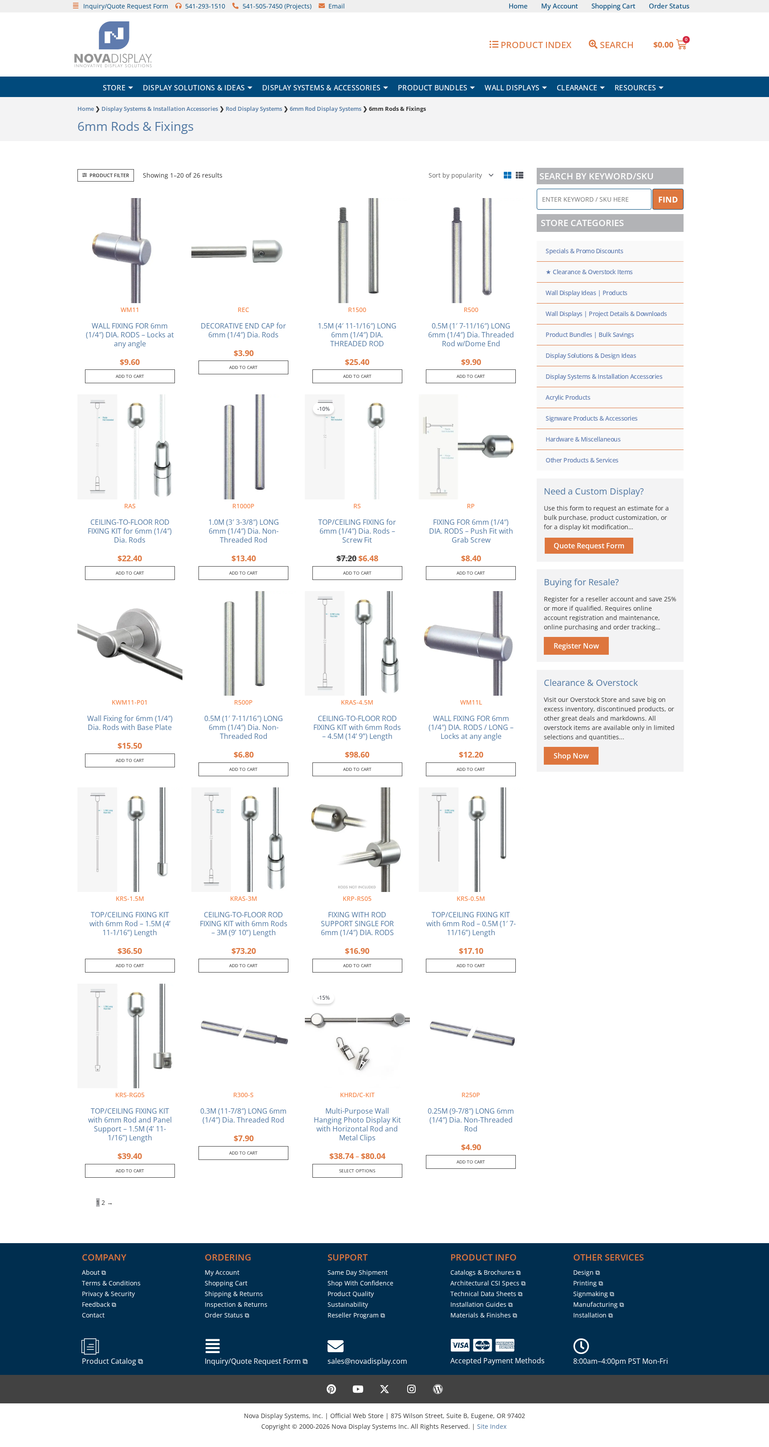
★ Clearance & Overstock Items (589, 272)
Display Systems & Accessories (321, 88)
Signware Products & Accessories (592, 418)
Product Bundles (432, 88)
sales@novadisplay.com (367, 1361)
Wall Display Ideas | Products (586, 292)
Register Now (576, 646)
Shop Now (571, 756)
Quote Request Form (589, 546)
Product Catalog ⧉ (112, 1361)
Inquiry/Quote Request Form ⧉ (256, 1361)
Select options (357, 1170)
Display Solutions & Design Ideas (591, 355)
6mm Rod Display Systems (325, 109)
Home (85, 109)
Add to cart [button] (130, 376)
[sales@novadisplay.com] (336, 1346)
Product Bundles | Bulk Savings (590, 334)
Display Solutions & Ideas (194, 88)
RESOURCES (635, 88)
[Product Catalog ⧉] (90, 1346)
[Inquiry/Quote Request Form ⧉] (213, 1346)
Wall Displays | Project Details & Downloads (606, 313)
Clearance (577, 88)
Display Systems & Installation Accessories (159, 109)
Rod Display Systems (254, 109)
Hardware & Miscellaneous (583, 439)
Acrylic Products (568, 397)
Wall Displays (512, 88)
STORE (114, 88)
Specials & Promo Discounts (584, 251)
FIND (668, 199)
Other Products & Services (582, 460)
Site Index (491, 1426)
